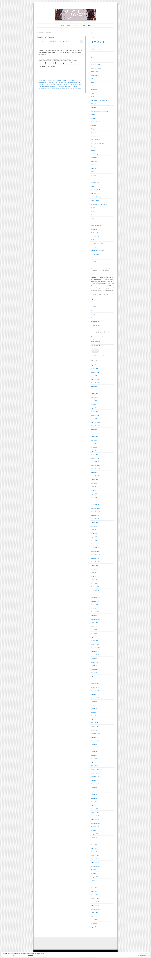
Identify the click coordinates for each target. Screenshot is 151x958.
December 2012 (95, 905)
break (52, 82)
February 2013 (95, 898)
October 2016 (95, 740)
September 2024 (95, 433)
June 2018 (94, 669)
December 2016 (95, 733)
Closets (93, 82)
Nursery (93, 193)
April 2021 (94, 579)
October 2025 (95, 386)
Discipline (65, 80)
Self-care (79, 80)
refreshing (55, 86)
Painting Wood (95, 200)
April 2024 (94, 451)
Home (62, 25)
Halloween (94, 157)
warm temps (78, 88)
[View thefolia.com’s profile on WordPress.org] (101, 42)
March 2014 (94, 851)
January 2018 (95, 687)
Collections (94, 89)
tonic (63, 88)
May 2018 (94, 673)
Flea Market (94, 136)
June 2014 (94, 841)
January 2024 (95, 461)
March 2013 (94, 894)
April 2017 (94, 719)
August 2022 (94, 522)
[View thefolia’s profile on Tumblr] (103, 42)
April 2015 (94, 805)
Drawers (93, 107)
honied (59, 84)
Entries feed (94, 318)
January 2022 (95, 547)
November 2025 (95, 383)
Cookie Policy (31, 955)
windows (93, 257)
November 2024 (95, 426)
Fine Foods (94, 132)
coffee (64, 82)
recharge (49, 86)
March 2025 (94, 411)
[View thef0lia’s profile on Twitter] (92, 42)
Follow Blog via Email (100, 332)
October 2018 (95, 655)
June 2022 (94, 529)
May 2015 (94, 801)
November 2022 (95, 511)
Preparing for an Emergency (99, 204)
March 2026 (94, 368)
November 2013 (95, 866)
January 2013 (95, 902)
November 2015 (95, 780)
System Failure (95, 232)
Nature (93, 186)
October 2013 (95, 869)
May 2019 (94, 633)
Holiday (93, 164)
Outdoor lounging (96, 197)
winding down (47, 90)
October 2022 (95, 515)
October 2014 (95, 826)
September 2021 (95, 562)
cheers (60, 82)
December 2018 (95, 647)
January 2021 (95, 590)
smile (66, 86)
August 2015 (94, 791)
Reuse (93, 215)
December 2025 (95, 379)
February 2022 (95, 544)
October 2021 (95, 558)
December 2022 (95, 508)
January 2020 (95, 608)
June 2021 (94, 572)
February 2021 (95, 587)
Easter (93, 114)
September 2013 (95, 873)
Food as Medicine (96, 139)
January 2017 (95, 730)
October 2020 (95, 601)
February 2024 (95, 458)
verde (72, 88)
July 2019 (94, 626)
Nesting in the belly (96, 189)
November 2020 (95, 597)
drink (40, 84)
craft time (77, 82)
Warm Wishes (42, 82)
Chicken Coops (95, 75)
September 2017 (95, 701)
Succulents (94, 229)
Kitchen (93, 172)
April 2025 (94, 408)
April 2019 (94, 637)
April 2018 (94, 676)
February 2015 (95, 812)
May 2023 (94, 490)
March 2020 (94, 604)
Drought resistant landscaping (99, 111)
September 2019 (95, 619)
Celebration (94, 71)
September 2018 (95, 658)
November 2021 (95, 554)
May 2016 (94, 758)
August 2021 (94, 565)
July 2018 (94, 665)
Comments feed (95, 321)
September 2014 (95, 830)
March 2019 (94, 640)
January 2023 (95, 504)
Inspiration (76, 25)
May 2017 (94, 715)
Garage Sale (94, 146)
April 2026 (94, 365)
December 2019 (95, 612)
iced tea (70, 84)
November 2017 (95, 694)
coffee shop (70, 82)
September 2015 (95, 787)
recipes (93, 207)
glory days (49, 84)
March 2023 (94, 497)
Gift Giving (94, 154)
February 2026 (95, 372)
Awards (93, 61)
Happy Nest (94, 161)
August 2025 (94, 393)
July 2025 (94, 397)
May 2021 (94, 576)
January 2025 (95, 418)
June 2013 (94, 884)
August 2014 (94, 834)
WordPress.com (95, 325)
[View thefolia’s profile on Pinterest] (98, 42)
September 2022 (95, 519)
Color (92, 93)
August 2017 (94, 705)
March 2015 (94, 808)
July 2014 (94, 837)
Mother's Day (95, 182)
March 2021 (94, 583)
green (54, 84)
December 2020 (95, 594)
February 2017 (95, 726)
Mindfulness (72, 80)
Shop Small (94, 222)
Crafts (60, 80)
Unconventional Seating (98, 250)
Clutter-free (94, 86)
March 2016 (94, 766)
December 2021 (95, 551)
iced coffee (64, 84)
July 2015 (94, 794)
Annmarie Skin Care (97, 53)
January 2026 (95, 375)
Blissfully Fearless (52, 80)
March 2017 (94, 723)
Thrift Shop (94, 240)
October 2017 (95, 698)
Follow (95, 350)
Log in (93, 314)
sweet (75, 86)
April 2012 (94, 927)
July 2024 (94, 440)
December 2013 (95, 862)
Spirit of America (96, 225)
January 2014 (95, 859)
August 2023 (94, 479)
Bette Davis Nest (95, 64)
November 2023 (95, 468)
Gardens (93, 150)
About (68, 25)
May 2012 (94, 923)
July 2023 (94, 483)
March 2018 (94, 680)
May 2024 (94, 447)
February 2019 (95, 644)
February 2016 (95, 769)
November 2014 (95, 823)
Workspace (94, 261)
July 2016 (94, 751)
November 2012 (95, 909)
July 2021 (94, 569)
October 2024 (95, 429)
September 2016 (95, 744)
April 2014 (94, 848)
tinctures (59, 88)
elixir (44, 84)
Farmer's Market (95, 121)
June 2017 (94, 712)
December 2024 (95, 422)
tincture (53, 88)
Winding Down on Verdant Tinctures (57, 41)
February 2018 (95, 683)
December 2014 (95, 819)
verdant (68, 88)
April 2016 (94, 762)
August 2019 (94, 622)
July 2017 (94, 708)
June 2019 (94, 630)
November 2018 (95, 651)
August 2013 (94, 877)
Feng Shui (94, 129)
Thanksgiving (95, 236)
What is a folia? (86, 25)
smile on (70, 86)
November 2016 (95, 737)
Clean (93, 79)
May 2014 (94, 844)
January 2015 (95, 816)
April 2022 (94, 536)
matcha (44, 86)
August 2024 (94, 436)
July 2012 (94, 916)
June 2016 (94, 755)
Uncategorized (95, 247)
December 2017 (95, 690)
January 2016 (95, 773)
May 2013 (94, 887)
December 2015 (95, 776)
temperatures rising (44, 88)
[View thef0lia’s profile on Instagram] (95, 42)
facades (93, 118)
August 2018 (94, 662)
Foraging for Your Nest (97, 143)
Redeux (93, 211)
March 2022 (94, 540)
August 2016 (94, 748)
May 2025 (94, 404)
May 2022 (94, 533)
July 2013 (94, 880)
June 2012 (94, 920)
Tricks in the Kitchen (97, 243)
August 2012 (94, 912)
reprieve (61, 86)
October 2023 (95, 472)
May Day (93, 175)
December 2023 (95, 465)
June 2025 (94, 400)
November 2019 (95, 615)
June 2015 (94, 798)
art (45, 80)
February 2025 (95, 415)
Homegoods (94, 168)
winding (41, 90)
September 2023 (95, 476)
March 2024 (94, 454)
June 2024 (94, 443)
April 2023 (94, 494)
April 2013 (94, 891)
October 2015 (95, 783)
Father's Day (94, 125)
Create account (95, 310)
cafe (56, 82)
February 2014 (95, 855)
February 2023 (95, 501)
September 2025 (95, 390)
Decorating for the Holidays (99, 100)
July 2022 (94, 526)
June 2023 (94, 486)
